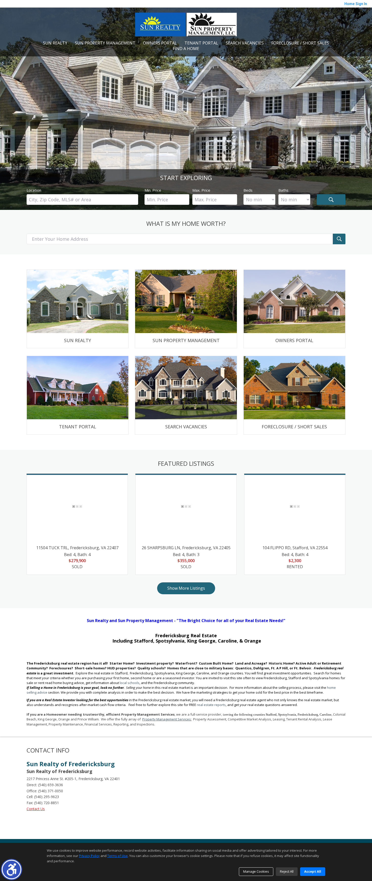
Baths (283, 190)
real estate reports (211, 704)
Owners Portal (160, 43)
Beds (248, 190)
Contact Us (36, 808)
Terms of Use (117, 855)
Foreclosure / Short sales (300, 43)
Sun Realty (55, 43)
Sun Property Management (105, 43)
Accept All (312, 871)
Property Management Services (166, 719)
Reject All (287, 871)
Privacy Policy (89, 855)
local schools (129, 682)
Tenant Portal (201, 43)
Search (331, 199)
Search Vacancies (245, 43)
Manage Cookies (256, 871)
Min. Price (152, 190)
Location (34, 190)
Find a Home (186, 48)
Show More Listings (186, 588)
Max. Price (201, 190)
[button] (11, 869)
